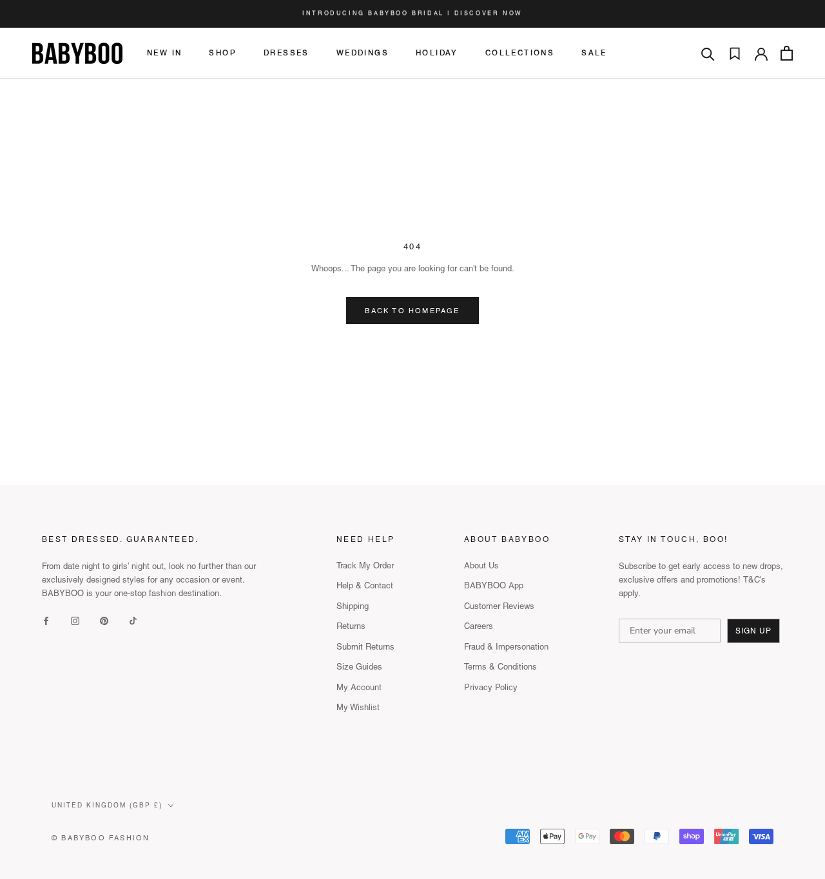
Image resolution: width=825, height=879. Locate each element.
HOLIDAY (437, 53)
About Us (481, 565)
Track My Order (365, 565)
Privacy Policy (491, 687)
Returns (350, 626)
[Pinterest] (104, 620)
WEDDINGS (362, 53)
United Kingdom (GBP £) (107, 805)
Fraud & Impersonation (506, 647)
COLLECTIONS (519, 53)
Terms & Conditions (500, 666)
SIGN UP (753, 630)
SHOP (223, 53)
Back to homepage (412, 310)
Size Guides (359, 666)
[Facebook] (46, 620)
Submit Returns (365, 647)
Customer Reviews (499, 606)
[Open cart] (787, 53)
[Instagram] (75, 620)
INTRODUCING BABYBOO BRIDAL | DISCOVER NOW (412, 13)
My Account (359, 687)
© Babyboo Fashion (101, 838)
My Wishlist (358, 707)
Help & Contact (364, 585)
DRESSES (286, 53)
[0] (734, 53)
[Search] (708, 53)
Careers (478, 626)
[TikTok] (133, 620)
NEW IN (164, 53)
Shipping (352, 606)
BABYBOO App (493, 585)
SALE (594, 53)
